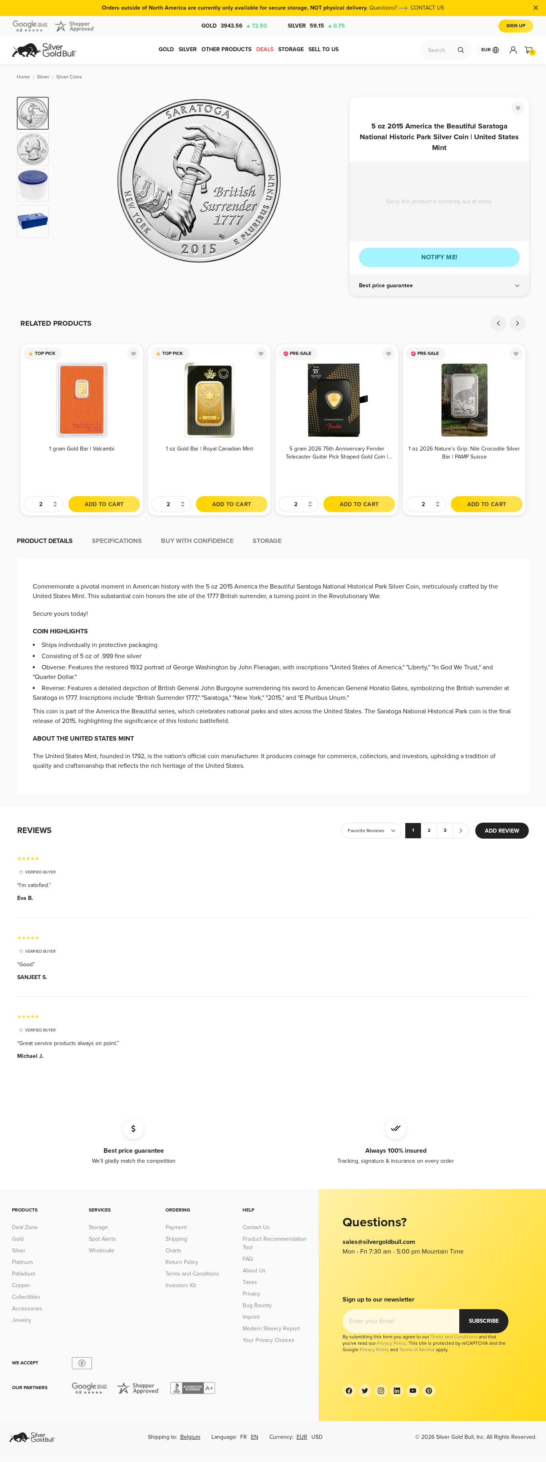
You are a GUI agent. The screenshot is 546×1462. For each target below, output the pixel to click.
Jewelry (21, 1320)
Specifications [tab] (117, 541)
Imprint (251, 1317)
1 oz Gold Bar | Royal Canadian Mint (209, 448)
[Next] (331, 180)
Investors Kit (180, 1285)
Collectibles (26, 1297)
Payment (176, 1227)
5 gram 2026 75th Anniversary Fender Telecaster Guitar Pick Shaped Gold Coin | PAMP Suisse (337, 452)
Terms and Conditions (192, 1273)
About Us (254, 1270)
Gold (234, 25)
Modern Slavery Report (271, 1328)
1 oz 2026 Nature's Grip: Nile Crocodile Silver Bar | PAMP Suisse (464, 452)
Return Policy (181, 1262)
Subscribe (484, 1321)
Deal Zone (25, 1227)
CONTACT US (427, 7)
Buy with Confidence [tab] (197, 541)
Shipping (176, 1239)
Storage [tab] (267, 541)
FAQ (248, 1259)
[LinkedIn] (397, 1390)
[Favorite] (518, 108)
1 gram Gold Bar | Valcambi (81, 448)
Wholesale (101, 1250)
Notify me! (439, 257)
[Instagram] (381, 1390)
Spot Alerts (102, 1239)
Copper (21, 1285)
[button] (439, 286)
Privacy (251, 1293)
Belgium (190, 1437)
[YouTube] (413, 1390)
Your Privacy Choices (269, 1340)
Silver (316, 25)
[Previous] (67, 180)
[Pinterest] (428, 1390)
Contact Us (256, 1227)
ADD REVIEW (502, 830)
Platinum (22, 1262)
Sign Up (515, 26)
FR (243, 1437)
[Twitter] (365, 1390)
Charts (173, 1250)
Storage (98, 1227)
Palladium (23, 1273)
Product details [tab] (45, 541)
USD (317, 1437)
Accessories (27, 1308)
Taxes (250, 1282)
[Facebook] (349, 1390)
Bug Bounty (257, 1305)
